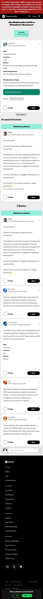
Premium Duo (10, 545)
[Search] (29, 16)
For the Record (10, 480)
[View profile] (5, 44)
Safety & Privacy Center (16, 582)
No (17, 596)
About (7, 471)
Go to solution (22, 34)
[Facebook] (20, 566)
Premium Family (11, 550)
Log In (34, 16)
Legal (6, 582)
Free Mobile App (11, 526)
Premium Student (11, 554)
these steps (27, 9)
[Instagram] (7, 566)
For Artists (9, 490)
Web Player (9, 522)
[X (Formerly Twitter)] (14, 566)
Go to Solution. (15, 92)
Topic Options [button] (20, 114)
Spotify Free (9, 558)
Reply (34, 108)
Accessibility (15, 588)
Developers (9, 495)
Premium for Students (16, 99)
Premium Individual (12, 541)
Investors (8, 503)
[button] (39, 44)
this (38, 174)
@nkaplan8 (10, 140)
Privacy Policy (8, 585)
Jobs (7, 476)
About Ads (8, 588)
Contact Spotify (10, 531)
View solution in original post (13, 189)
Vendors (8, 508)
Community (11, 16)
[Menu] (39, 16)
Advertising (9, 499)
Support (8, 518)
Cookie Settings (18, 585)
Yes (25, 596)
